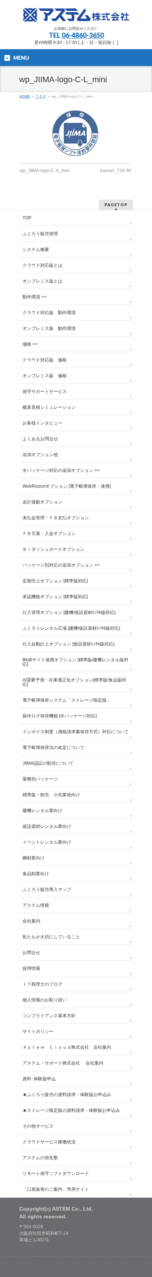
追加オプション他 (40, 454)
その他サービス (38, 1126)
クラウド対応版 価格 (45, 360)
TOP (27, 218)
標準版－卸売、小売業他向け (51, 794)
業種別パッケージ (40, 779)
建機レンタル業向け (42, 810)
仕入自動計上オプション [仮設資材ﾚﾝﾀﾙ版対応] (68, 644)
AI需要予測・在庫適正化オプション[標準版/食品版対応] (74, 682)
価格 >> (30, 344)
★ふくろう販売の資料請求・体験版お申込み (67, 1094)
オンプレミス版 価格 (45, 375)
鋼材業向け (34, 858)
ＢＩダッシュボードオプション (53, 549)
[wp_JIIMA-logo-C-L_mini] (75, 133)
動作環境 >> (34, 296)
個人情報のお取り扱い (45, 1000)
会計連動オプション (42, 502)
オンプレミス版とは (42, 281)
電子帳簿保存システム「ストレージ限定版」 (67, 700)
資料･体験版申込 (39, 1078)
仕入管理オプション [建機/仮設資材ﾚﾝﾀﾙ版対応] (69, 612)
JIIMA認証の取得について (48, 763)
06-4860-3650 (83, 35)
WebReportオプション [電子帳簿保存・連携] (67, 486)
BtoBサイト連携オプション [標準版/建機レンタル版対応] (75, 662)
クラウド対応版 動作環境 (49, 312)
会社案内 (31, 921)
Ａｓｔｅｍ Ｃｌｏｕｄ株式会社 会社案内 (67, 1047)
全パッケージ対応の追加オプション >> (61, 470)
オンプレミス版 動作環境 (49, 328)
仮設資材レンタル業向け (47, 826)
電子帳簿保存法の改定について (53, 747)
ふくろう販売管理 (40, 233)
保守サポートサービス (45, 391)
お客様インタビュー (42, 423)
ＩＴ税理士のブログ (42, 984)
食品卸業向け (36, 873)
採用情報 (31, 968)
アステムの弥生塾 (40, 1157)
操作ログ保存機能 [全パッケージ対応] (60, 715)
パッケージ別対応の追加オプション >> (61, 565)
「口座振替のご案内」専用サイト (56, 1189)
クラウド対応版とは (42, 265)
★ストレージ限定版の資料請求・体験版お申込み (71, 1110)
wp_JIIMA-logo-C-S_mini (45, 170)
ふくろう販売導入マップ (47, 889)
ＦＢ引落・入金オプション (49, 533)
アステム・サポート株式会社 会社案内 (63, 1063)
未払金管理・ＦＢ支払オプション (56, 517)
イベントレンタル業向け (47, 842)
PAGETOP (116, 204)
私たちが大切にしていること (51, 936)
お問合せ (31, 952)
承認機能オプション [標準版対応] (55, 596)
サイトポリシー (38, 1031)
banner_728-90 (115, 170)
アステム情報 (36, 905)
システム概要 (36, 249)
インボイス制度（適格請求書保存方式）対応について (76, 731)
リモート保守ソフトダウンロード (56, 1173)
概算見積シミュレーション (49, 407)
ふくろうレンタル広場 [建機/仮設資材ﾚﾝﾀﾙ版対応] (71, 628)
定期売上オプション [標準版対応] (55, 580)
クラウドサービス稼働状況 (49, 1142)
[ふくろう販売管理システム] (76, 14)
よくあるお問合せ (40, 438)
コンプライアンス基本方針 (49, 1015)
